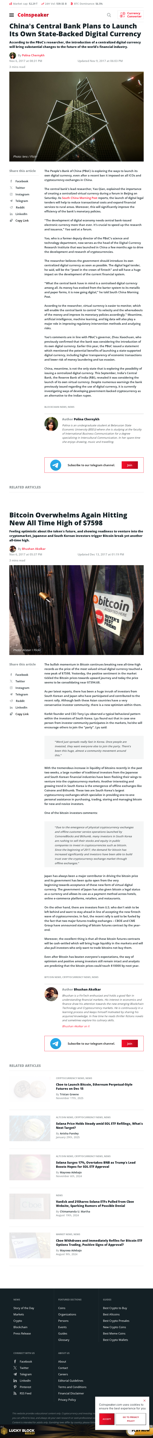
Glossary (63, 1340)
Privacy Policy (67, 1400)
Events (62, 1327)
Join (129, 465)
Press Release (22, 1333)
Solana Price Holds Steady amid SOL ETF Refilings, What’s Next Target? (99, 1126)
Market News (64, 1234)
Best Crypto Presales (116, 1321)
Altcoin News (64, 1117)
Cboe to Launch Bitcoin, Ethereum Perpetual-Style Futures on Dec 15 (94, 1086)
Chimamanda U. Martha (75, 1211)
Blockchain (20, 1327)
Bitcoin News (52, 977)
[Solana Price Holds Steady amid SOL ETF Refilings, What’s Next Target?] (29, 1129)
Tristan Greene (69, 1094)
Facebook (21, 181)
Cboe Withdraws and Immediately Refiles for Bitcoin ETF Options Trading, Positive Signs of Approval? (99, 1243)
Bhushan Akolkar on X (75, 1026)
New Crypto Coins (114, 1327)
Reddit (20, 207)
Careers (63, 1374)
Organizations (67, 1314)
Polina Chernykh (33, 55)
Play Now (140, 1431)
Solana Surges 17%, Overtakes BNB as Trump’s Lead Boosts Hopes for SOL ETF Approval (95, 1164)
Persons (63, 1321)
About (62, 1361)
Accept (107, 1419)
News (71, 407)
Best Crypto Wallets (115, 1340)
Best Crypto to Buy (115, 1308)
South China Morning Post (79, 198)
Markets (18, 1314)
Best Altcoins (111, 1314)
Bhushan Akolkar (34, 549)
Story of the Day (23, 1308)
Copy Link (22, 220)
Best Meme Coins (114, 1333)
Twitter (20, 188)
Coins (61, 1308)
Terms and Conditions (72, 1387)
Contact (63, 1368)
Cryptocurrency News (76, 977)
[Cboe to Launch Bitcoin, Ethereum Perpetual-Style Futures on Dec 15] (29, 1090)
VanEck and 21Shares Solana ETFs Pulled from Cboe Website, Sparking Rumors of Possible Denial (95, 1204)
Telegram (21, 201)
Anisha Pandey (69, 1133)
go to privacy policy (131, 1419)
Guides (62, 1333)
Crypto (17, 1321)
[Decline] (144, 1400)
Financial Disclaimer (71, 1393)
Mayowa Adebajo (71, 1172)
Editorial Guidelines (70, 1380)
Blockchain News (55, 407)
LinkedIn (21, 214)
